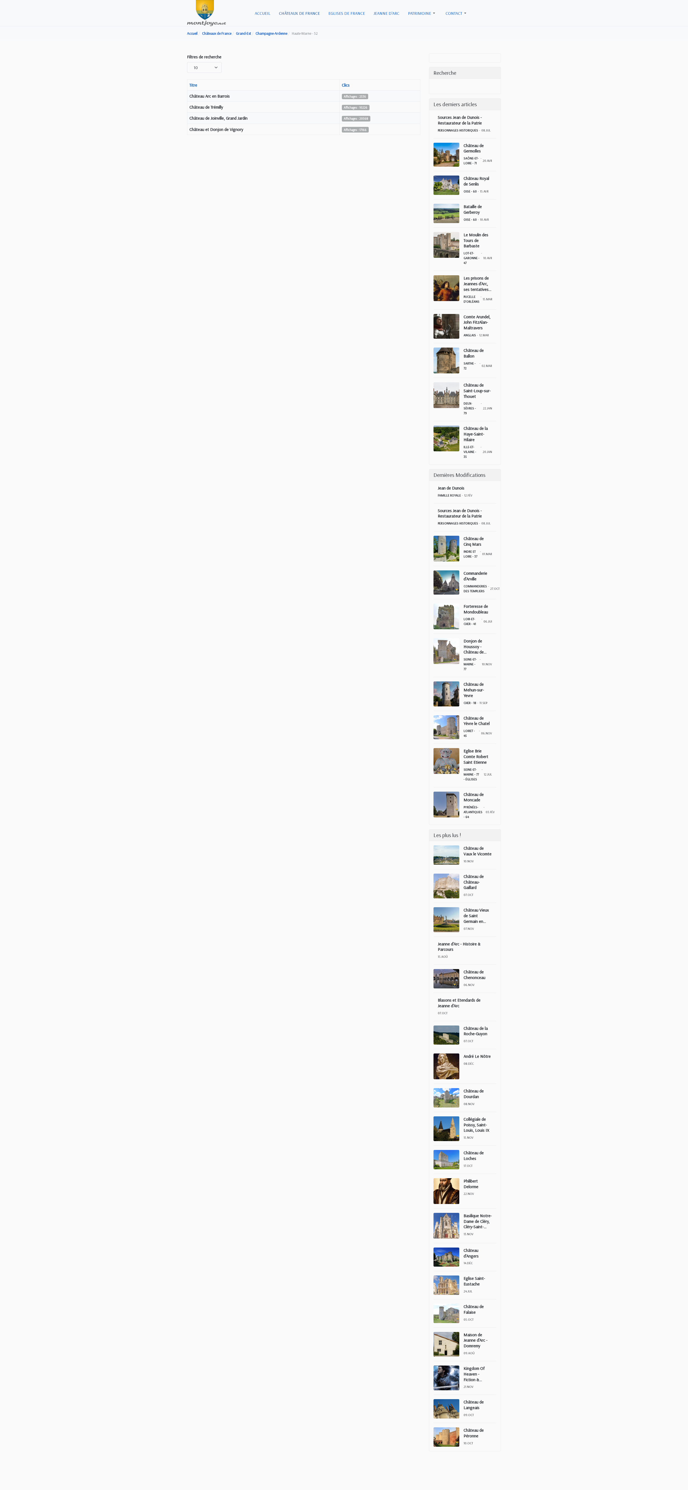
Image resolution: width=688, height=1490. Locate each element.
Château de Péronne (474, 1432)
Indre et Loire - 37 (470, 553)
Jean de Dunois (451, 488)
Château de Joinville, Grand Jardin (218, 118)
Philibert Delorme (471, 1183)
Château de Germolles (474, 148)
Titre (193, 85)
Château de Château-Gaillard (474, 882)
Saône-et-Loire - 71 (471, 160)
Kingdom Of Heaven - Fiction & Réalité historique (474, 1374)
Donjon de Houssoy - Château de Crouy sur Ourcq (478, 646)
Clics (346, 85)
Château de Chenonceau (474, 974)
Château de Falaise (474, 1309)
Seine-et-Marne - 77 (470, 664)
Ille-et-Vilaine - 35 (470, 452)
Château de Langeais (474, 1404)
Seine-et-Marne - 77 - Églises (471, 774)
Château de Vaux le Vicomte (478, 850)
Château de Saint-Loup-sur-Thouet (477, 390)
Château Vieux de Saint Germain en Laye (476, 915)
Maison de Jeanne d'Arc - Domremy (476, 1340)
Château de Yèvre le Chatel (477, 720)
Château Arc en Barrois (209, 96)
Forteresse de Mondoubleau (476, 608)
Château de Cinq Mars (474, 541)
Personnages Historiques (458, 130)
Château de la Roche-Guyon (476, 1031)
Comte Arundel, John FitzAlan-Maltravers (477, 322)
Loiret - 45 (469, 733)
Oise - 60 (470, 191)
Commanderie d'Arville (475, 575)
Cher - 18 (470, 703)
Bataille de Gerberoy (473, 209)
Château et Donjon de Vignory (216, 129)
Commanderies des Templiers (475, 588)
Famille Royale (449, 495)
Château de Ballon (474, 353)
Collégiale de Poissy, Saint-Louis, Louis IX (476, 1124)
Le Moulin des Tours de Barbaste (476, 240)
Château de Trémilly (206, 107)
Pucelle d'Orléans (471, 299)
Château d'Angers (471, 1253)
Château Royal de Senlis (476, 181)
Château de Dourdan (474, 1093)
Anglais (470, 335)
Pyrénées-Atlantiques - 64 (473, 812)
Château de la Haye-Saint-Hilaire (476, 434)
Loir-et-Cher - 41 (470, 621)
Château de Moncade (474, 797)
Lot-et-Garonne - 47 (471, 258)
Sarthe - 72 (470, 365)
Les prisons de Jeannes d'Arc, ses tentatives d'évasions (476, 283)
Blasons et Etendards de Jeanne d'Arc (459, 1002)
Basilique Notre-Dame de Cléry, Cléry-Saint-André (478, 1221)
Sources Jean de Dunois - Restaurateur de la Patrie (460, 120)
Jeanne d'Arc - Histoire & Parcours (459, 946)
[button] (422, 13)
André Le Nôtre (477, 1056)
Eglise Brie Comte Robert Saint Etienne (476, 756)
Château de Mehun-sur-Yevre (474, 689)
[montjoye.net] (206, 12)
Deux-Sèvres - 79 (470, 408)
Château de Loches (474, 1155)
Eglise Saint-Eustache (474, 1281)
